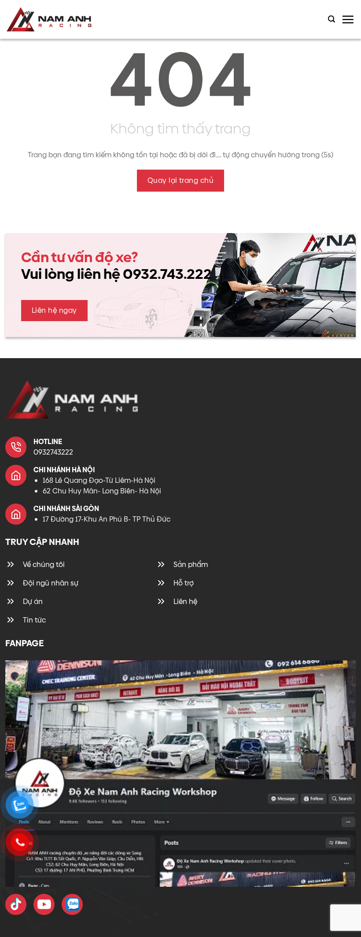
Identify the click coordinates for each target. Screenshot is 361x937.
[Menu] (347, 19)
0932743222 (53, 452)
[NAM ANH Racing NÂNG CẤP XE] (15, 904)
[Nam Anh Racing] (49, 19)
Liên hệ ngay (54, 310)
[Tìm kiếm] (331, 19)
